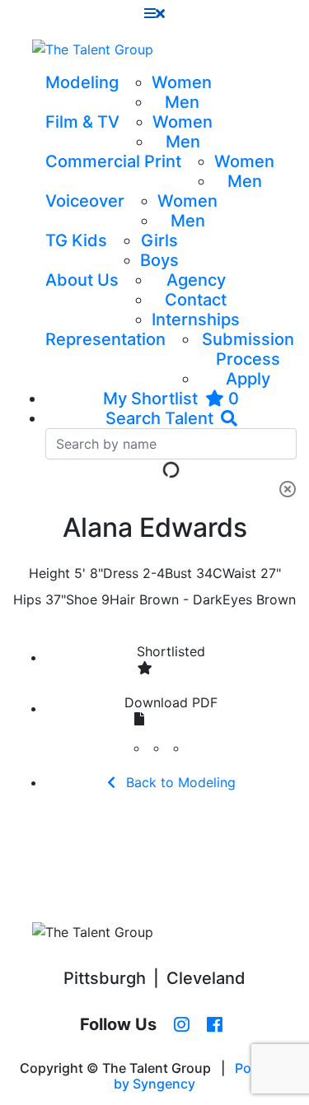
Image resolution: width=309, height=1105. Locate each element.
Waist (239, 573)
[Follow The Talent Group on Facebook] (214, 1025)
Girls (159, 240)
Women (182, 82)
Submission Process (248, 349)
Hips (27, 599)
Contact (196, 300)
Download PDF (171, 702)
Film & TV (82, 122)
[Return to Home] (92, 49)
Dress (120, 573)
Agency (196, 280)
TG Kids (76, 240)
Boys (159, 260)
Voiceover (84, 201)
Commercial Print (113, 161)
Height (49, 573)
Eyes (237, 599)
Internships (196, 319)
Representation (105, 339)
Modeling (82, 82)
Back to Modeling (179, 782)
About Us (82, 280)
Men (182, 102)
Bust (178, 573)
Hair (122, 599)
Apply (248, 379)
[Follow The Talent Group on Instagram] (182, 1025)
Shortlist (171, 651)
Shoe (81, 599)
